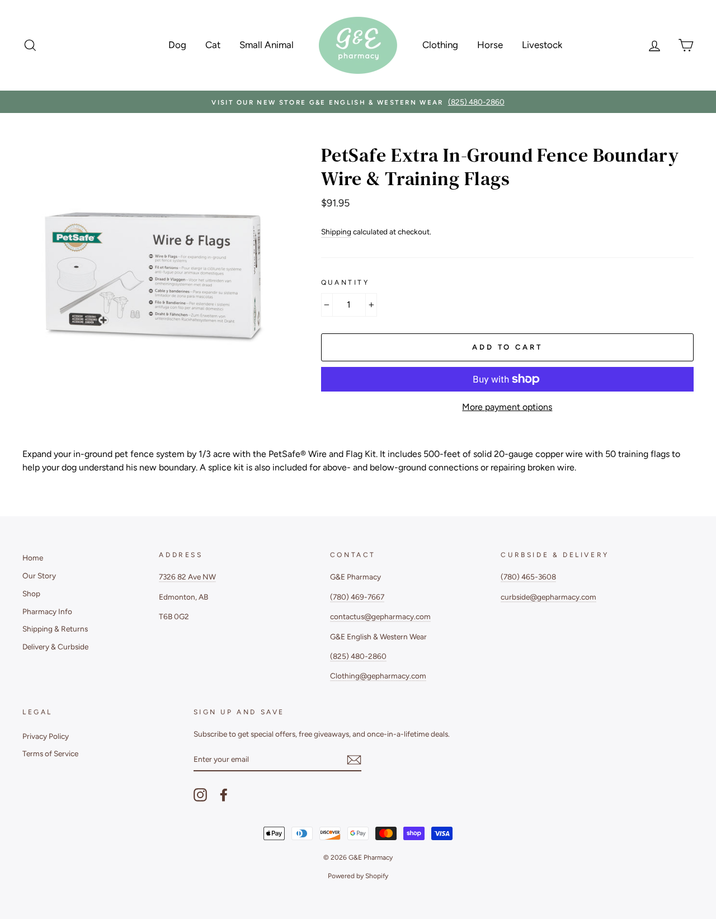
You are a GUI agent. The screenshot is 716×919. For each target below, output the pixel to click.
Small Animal (266, 44)
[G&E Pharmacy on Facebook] (223, 795)
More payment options (507, 407)
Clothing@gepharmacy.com (378, 675)
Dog (177, 44)
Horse (490, 44)
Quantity (345, 282)
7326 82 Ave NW (187, 576)
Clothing (440, 44)
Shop (31, 593)
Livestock (542, 44)
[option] (358, 101)
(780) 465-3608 (528, 576)
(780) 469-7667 (357, 596)
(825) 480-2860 (358, 656)
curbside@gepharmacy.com (548, 596)
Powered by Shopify (358, 876)
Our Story (39, 575)
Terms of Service (50, 753)
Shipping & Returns (55, 628)
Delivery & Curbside (55, 646)
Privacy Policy (45, 736)
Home (32, 557)
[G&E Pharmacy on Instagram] (200, 795)
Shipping (336, 231)
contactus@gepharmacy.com (380, 616)
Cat (212, 44)
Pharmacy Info (47, 611)
